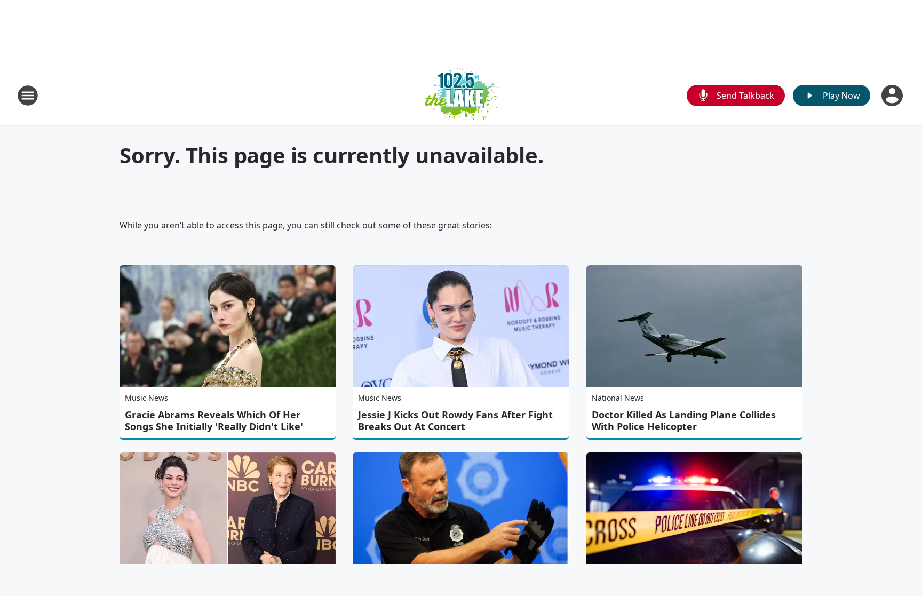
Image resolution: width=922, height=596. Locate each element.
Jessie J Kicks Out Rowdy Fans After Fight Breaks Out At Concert (455, 420)
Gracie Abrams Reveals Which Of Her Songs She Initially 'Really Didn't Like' (214, 420)
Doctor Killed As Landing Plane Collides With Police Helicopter (684, 420)
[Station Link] (461, 95)
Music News (146, 398)
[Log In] (893, 95)
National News (618, 398)
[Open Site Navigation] (27, 95)
